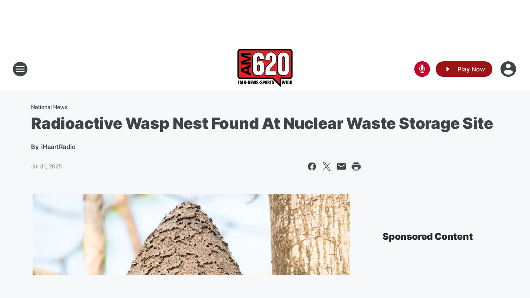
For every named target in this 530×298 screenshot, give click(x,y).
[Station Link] (265, 69)
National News (49, 107)
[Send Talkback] (422, 69)
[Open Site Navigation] (20, 69)
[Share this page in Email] (341, 166)
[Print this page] (356, 166)
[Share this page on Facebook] (312, 166)
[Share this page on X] (326, 166)
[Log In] (509, 69)
